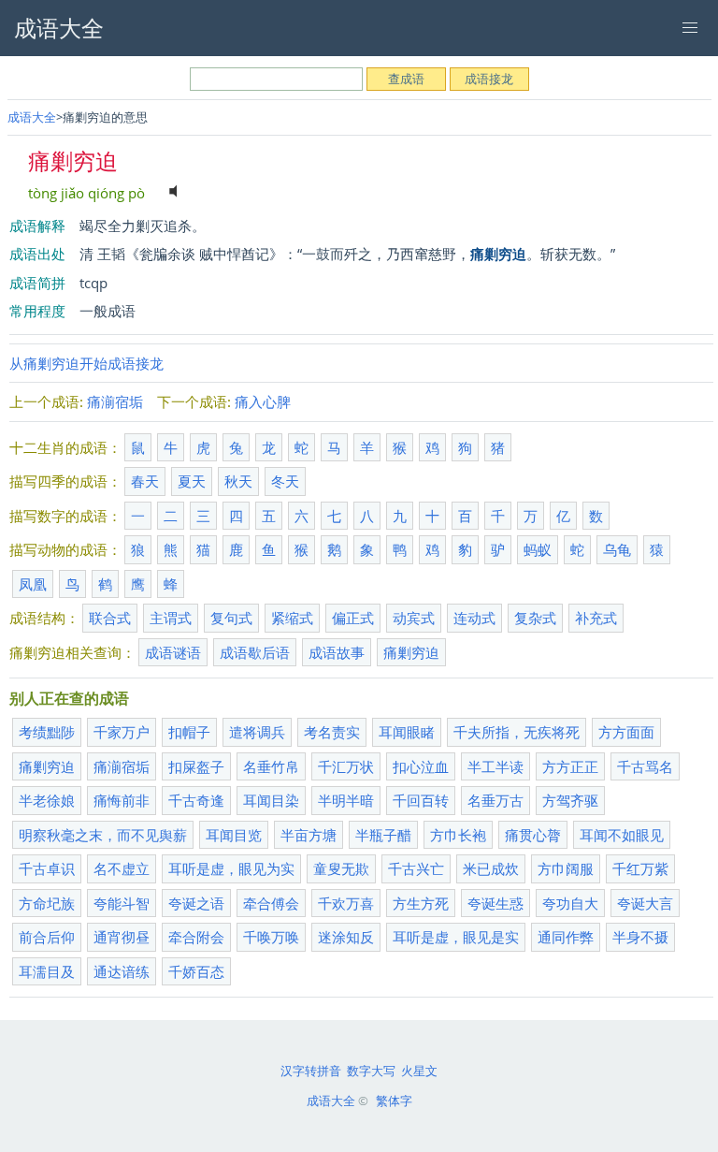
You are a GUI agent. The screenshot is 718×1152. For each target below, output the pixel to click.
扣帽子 (189, 731)
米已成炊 (491, 868)
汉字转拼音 (310, 1070)
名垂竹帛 (271, 766)
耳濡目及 (47, 971)
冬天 (285, 481)
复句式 (231, 617)
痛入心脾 (263, 401)
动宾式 (414, 617)
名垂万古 (495, 800)
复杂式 (535, 617)
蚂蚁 (538, 549)
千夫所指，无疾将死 (516, 731)
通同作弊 (566, 936)
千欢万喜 (346, 903)
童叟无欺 (341, 868)
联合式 (110, 617)
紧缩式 (292, 617)
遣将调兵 (257, 731)
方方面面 (626, 731)
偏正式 (353, 617)
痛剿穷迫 (411, 652)
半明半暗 (346, 800)
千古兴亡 (416, 868)
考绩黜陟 (47, 731)
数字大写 (371, 1070)
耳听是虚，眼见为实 (231, 868)
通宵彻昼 (121, 936)
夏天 (192, 481)
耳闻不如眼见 (622, 834)
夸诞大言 (645, 903)
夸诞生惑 (495, 903)
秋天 (238, 481)
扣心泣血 (421, 766)
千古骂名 (645, 766)
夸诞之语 (196, 903)
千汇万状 (346, 766)
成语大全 (31, 117)
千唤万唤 (271, 936)
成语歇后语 (255, 652)
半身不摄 (640, 936)
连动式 (474, 617)
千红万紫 (640, 868)
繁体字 (394, 1100)
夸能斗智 (121, 903)
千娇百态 (196, 971)
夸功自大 (570, 903)
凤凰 (33, 584)
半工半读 (495, 766)
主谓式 (171, 617)
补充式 (596, 617)
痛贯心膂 (533, 834)
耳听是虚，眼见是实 (456, 936)
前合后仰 (47, 936)
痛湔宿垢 (115, 401)
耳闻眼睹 (407, 731)
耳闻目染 (271, 800)
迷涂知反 (346, 936)
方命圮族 (47, 903)
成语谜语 (173, 652)
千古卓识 (47, 868)
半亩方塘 (308, 834)
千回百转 (421, 800)
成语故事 (337, 652)
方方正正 (570, 766)
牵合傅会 (271, 903)
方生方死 (421, 903)
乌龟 (617, 549)
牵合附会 (196, 936)
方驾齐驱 (570, 800)
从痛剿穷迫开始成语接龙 (86, 363)
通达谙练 (121, 971)
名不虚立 (121, 868)
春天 (145, 481)
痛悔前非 (121, 800)
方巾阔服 (566, 868)
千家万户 (121, 731)
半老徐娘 (47, 800)
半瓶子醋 (383, 834)
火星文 (419, 1070)
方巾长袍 (458, 834)
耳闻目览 (234, 834)
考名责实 (332, 731)
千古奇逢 (196, 800)
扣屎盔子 (196, 766)
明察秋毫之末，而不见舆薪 (103, 834)
